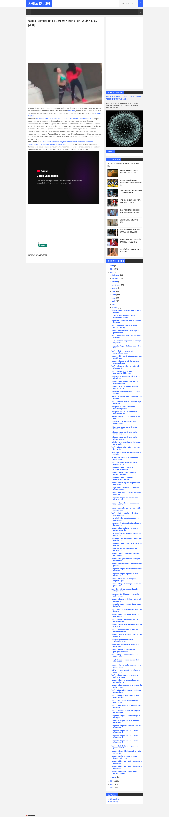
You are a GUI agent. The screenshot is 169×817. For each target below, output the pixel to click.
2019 (112, 269)
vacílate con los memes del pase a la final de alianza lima (123, 164)
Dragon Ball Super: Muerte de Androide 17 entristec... (127, 569)
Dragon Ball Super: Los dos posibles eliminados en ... (125, 731)
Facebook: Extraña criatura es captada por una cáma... (125, 331)
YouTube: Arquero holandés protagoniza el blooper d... (126, 367)
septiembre (116, 285)
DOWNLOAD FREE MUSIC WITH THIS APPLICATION (124, 422)
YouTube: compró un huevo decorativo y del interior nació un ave (131, 182)
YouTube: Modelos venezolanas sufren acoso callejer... (125, 696)
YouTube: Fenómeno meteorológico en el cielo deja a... (126, 336)
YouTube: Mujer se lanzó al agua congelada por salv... (123, 352)
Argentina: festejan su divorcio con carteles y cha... (124, 549)
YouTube (71, 110)
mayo (114, 298)
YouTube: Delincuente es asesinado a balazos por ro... (125, 620)
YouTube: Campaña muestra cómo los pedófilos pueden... (125, 630)
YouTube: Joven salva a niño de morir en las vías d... (126, 448)
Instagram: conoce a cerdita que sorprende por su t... (123, 407)
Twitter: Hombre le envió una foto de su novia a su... (126, 671)
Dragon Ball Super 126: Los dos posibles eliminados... (126, 726)
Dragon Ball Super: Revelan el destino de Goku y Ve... (126, 605)
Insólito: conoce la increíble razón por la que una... (126, 311)
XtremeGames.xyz (112, 801)
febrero (115, 307)
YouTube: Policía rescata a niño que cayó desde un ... (126, 402)
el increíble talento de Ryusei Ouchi (129, 221)
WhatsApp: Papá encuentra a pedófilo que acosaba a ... (127, 539)
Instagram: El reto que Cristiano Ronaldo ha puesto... (126, 524)
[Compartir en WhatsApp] (42, 246)
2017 (112, 781)
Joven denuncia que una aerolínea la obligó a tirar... (124, 590)
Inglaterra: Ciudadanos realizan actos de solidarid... (126, 321)
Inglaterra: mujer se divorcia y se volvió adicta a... (126, 392)
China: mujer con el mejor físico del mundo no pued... (124, 428)
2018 (112, 272)
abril (114, 301)
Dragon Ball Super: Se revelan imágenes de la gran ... (126, 716)
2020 (112, 265)
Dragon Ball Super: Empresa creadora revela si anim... (125, 498)
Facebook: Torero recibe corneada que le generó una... (126, 666)
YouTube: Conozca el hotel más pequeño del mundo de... (126, 711)
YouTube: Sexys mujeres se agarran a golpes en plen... (125, 676)
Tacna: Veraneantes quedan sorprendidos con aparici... (126, 509)
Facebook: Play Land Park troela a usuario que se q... (127, 767)
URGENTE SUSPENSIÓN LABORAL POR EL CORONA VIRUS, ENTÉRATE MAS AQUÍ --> (123, 97)
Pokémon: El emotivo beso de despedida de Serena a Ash (128, 171)
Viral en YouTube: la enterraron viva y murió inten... (125, 458)
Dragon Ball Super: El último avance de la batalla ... (126, 347)
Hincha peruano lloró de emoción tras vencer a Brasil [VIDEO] (130, 240)
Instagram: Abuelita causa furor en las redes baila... (125, 595)
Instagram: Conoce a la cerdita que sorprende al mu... (124, 412)
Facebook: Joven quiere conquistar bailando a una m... (124, 473)
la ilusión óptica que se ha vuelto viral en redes (130, 250)
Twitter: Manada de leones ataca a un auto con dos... (127, 397)
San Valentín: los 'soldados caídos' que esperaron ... (125, 519)
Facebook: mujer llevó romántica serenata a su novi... (127, 625)
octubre (115, 281)
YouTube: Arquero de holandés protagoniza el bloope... (122, 372)
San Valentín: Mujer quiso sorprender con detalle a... (127, 534)
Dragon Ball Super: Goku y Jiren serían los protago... (127, 544)
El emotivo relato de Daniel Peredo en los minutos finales (130, 201)
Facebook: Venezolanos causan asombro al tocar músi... (126, 504)
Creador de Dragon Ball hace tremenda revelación (125, 721)
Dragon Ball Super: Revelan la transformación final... (122, 468)
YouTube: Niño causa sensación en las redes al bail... (125, 701)
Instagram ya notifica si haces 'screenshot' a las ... (122, 640)
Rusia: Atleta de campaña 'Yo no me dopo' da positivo (126, 341)
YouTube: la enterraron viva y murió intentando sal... (124, 463)
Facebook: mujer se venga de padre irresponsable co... (124, 757)
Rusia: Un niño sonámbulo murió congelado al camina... (123, 316)
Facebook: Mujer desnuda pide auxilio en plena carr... (126, 584)
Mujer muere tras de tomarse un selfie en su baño (126, 453)
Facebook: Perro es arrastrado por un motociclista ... (125, 681)
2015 (112, 787)
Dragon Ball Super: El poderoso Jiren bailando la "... (125, 574)
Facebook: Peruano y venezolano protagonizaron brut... (123, 650)
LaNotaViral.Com (39, 3)
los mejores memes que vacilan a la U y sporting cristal (131, 191)
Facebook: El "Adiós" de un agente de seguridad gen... (125, 579)
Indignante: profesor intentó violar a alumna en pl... (125, 433)
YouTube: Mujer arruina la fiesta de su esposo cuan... (125, 655)
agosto (114, 288)
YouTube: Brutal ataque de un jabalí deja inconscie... (126, 706)
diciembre (116, 275)
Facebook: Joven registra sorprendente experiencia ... (126, 483)
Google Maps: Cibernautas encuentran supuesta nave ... (125, 488)
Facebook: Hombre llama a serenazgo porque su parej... (125, 529)
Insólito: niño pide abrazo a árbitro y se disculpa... (126, 377)
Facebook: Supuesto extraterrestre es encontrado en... (125, 362)
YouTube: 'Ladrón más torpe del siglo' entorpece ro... (125, 514)
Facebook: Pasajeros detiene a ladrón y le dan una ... (126, 600)
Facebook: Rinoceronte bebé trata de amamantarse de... (125, 382)
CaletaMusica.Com (113, 799)
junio (114, 294)
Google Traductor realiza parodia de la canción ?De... (125, 661)
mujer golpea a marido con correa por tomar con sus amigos (130, 231)
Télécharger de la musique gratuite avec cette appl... (126, 443)
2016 (112, 784)
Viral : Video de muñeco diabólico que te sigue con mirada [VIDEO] (130, 211)
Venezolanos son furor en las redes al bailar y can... (125, 645)
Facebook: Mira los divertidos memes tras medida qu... (127, 357)
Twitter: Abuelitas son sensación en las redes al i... (126, 417)
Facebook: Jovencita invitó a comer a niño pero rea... (127, 564)
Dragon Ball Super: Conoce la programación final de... (122, 478)
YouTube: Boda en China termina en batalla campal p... (124, 326)
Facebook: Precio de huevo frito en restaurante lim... (124, 772)
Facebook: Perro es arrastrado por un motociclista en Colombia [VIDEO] (64, 118)
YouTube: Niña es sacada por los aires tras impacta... (127, 610)
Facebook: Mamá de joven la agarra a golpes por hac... (125, 387)
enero (114, 777)
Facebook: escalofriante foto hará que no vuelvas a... (127, 635)
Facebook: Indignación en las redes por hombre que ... (126, 559)
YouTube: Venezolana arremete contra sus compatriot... (127, 691)
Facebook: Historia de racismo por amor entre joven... (126, 493)
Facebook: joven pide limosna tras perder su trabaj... (126, 752)
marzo (114, 304)
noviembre (116, 278)
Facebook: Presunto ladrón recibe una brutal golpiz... (125, 615)
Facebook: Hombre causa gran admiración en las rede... (127, 686)
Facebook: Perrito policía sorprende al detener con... (125, 554)
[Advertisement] (65, 43)
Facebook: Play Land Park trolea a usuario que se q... (127, 762)
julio (114, 291)
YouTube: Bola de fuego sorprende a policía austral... (124, 747)
